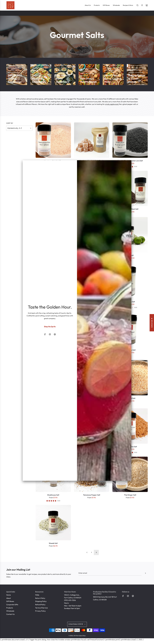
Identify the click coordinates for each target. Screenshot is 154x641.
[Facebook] (45, 334)
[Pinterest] (54, 334)
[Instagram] (50, 334)
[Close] (127, 164)
